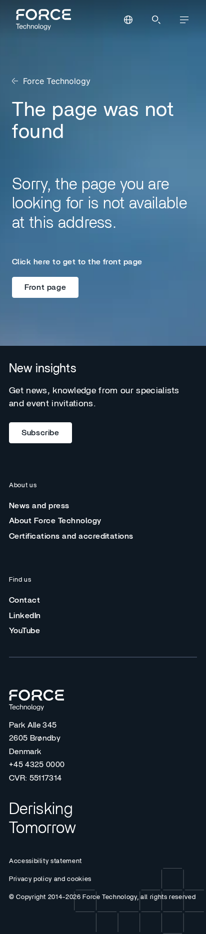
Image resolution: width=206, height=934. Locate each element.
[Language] (128, 20)
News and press (39, 506)
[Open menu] (184, 20)
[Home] (42, 19)
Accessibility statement (45, 861)
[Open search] (156, 20)
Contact (24, 600)
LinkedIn (25, 616)
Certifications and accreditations (71, 536)
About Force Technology (55, 521)
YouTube (24, 631)
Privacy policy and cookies (50, 879)
